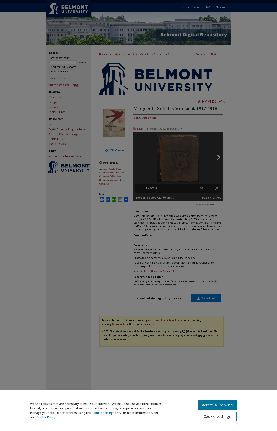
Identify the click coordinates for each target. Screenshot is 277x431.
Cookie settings (103, 413)
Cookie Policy (46, 417)
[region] (138, 410)
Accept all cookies (217, 404)
